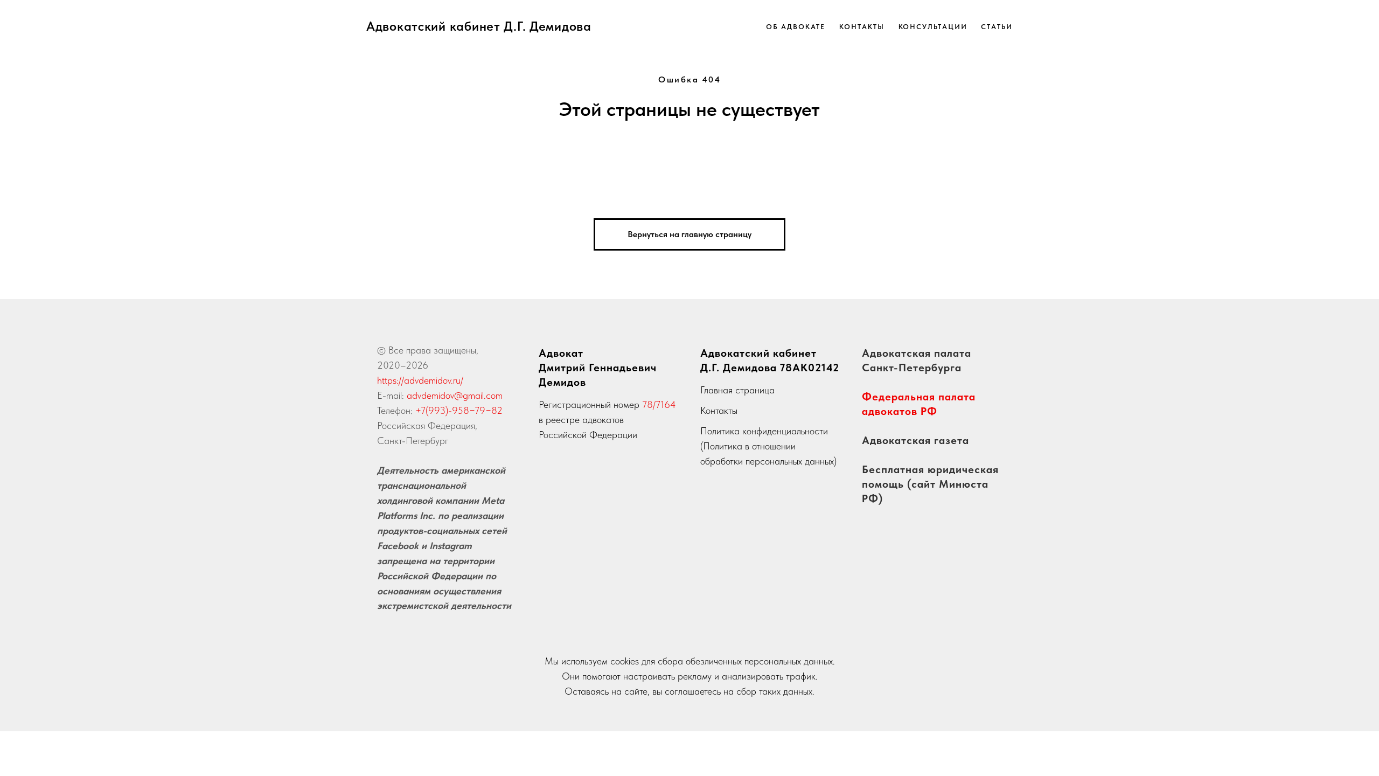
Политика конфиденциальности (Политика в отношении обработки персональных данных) (768, 446)
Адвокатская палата (916, 353)
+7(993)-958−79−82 (459, 410)
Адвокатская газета (915, 440)
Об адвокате (795, 27)
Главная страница (737, 390)
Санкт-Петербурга (912, 367)
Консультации (933, 27)
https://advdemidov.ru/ (420, 380)
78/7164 (659, 404)
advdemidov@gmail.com (455, 395)
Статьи (997, 27)
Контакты (861, 27)
